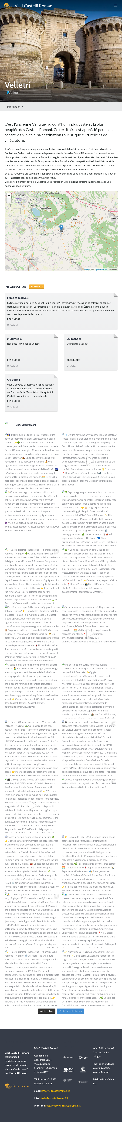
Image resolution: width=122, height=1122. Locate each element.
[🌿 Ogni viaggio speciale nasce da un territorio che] (90, 518)
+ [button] (9, 195)
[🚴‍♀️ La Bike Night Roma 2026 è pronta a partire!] (32, 920)
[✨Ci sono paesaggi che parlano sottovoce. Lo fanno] (32, 518)
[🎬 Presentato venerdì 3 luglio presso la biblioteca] (90, 748)
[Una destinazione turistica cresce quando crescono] (90, 691)
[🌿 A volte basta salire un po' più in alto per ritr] (90, 576)
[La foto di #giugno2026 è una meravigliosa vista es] (90, 806)
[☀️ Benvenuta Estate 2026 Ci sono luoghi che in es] (90, 863)
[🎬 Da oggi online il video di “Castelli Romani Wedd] (32, 806)
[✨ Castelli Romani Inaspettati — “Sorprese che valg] (32, 576)
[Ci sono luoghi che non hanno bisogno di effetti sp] (32, 691)
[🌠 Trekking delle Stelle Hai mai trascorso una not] (32, 461)
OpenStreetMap (101, 269)
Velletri (13, 92)
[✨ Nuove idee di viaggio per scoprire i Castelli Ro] (90, 978)
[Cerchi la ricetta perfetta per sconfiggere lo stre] (32, 633)
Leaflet (87, 269)
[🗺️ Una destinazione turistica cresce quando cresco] (90, 920)
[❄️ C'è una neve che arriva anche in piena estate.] (90, 461)
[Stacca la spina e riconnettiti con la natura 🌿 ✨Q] (32, 863)
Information (14, 106)
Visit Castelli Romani (33, 5)
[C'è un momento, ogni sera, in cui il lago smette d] (90, 633)
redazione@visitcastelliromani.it (63, 1105)
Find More (36, 286)
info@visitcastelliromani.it (55, 1090)
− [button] (9, 200)
